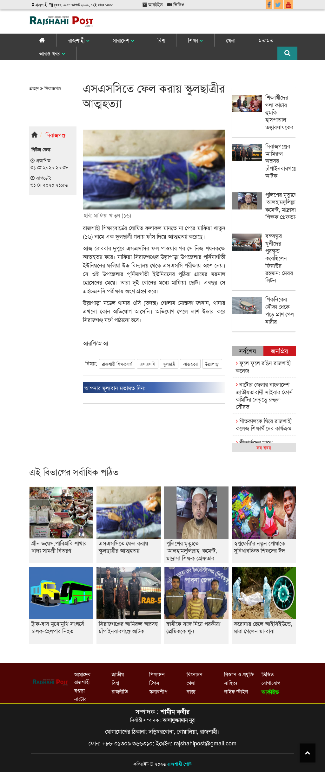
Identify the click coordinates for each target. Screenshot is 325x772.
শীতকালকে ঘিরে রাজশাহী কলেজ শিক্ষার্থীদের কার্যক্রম (264, 424)
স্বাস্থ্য (191, 691)
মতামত (266, 40)
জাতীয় (118, 674)
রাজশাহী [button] (77, 40)
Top (307, 752)
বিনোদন (194, 674)
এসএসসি (148, 364)
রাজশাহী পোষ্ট (179, 763)
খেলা (230, 40)
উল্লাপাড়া (212, 364)
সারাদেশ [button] (122, 40)
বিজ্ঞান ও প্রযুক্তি (239, 674)
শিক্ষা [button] (194, 40)
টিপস (154, 682)
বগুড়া (79, 690)
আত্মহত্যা (190, 364)
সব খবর (263, 447)
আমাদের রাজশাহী (82, 678)
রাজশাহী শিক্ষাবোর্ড (117, 364)
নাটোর (80, 699)
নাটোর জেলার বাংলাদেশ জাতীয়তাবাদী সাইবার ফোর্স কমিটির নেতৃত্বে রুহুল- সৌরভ (264, 395)
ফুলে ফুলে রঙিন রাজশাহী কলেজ (263, 366)
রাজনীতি (120, 691)
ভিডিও (178, 4)
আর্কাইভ (155, 4)
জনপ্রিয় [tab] (279, 350)
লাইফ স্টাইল (236, 691)
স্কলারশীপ (158, 691)
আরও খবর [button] (50, 53)
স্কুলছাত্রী (169, 364)
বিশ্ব (161, 40)
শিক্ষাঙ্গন (157, 674)
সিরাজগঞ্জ (52, 88)
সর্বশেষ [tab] (247, 350)
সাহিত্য (230, 682)
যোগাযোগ (271, 682)
